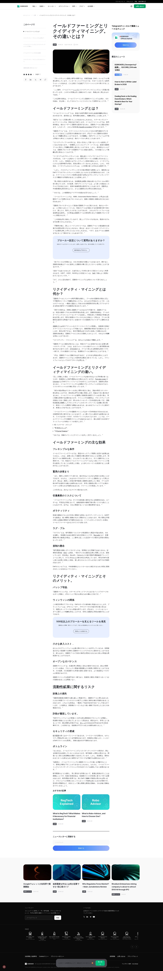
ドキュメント (129, 1)
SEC (65, 553)
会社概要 (90, 6)
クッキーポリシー (86, 963)
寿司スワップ (61, 428)
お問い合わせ (140, 6)
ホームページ (26, 15)
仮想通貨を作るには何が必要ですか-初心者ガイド (66, 885)
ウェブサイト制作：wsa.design (130, 963)
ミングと (76, 90)
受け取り (100, 963)
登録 (57, 918)
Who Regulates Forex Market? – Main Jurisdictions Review (95, 885)
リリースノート (119, 1)
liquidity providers (86, 127)
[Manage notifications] (4, 966)
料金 (136, 1)
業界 (73, 6)
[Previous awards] (132, 946)
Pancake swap (100, 379)
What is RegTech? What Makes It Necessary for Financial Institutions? (66, 816)
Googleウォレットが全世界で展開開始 (37, 885)
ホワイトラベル (63, 6)
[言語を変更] (131, 6)
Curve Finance (62, 431)
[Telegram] (90, 916)
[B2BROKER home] (22, 6)
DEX (73, 303)
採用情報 (112, 956)
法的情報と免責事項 (31, 956)
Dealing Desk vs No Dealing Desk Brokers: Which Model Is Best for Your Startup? (125, 100)
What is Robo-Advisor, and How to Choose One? (93, 814)
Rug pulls (97, 535)
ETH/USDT (74, 349)
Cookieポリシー (44, 956)
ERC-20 (83, 156)
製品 (34, 6)
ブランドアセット (133, 956)
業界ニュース (27, 891)
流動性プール (57, 326)
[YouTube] (94, 916)
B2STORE (141, 1)
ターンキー (51, 6)
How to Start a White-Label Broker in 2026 (125, 83)
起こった (83, 723)
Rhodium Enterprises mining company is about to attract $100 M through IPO (124, 887)
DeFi (81, 83)
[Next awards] (136, 946)
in (87, 917)
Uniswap (56, 381)
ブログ (81, 6)
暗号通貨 (56, 736)
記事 (35, 15)
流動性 (41, 6)
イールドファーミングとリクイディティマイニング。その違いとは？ (57, 15)
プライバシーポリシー (57, 956)
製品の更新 (118, 74)
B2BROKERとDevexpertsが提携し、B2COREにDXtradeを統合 (126, 67)
